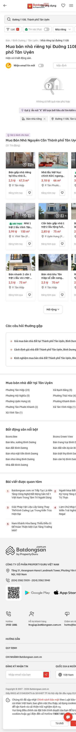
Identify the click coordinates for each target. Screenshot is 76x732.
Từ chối (59, 723)
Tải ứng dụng (48, 5)
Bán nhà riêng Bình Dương (20, 459)
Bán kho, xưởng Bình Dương (21, 442)
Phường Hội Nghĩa (18, 395)
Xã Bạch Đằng (62, 390)
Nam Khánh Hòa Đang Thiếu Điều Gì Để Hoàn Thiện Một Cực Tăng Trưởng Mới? (32, 527)
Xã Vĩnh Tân (14, 412)
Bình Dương (19, 40)
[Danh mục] (5, 5)
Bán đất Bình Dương (17, 448)
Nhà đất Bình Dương (17, 464)
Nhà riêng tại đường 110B (54, 40)
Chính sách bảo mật (48, 699)
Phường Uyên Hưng (18, 401)
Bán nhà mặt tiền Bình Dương (22, 453)
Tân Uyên (33, 40)
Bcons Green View (63, 436)
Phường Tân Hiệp (18, 390)
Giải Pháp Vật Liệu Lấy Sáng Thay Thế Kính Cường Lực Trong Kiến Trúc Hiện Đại (32, 510)
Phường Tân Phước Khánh (22, 407)
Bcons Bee (11, 436)
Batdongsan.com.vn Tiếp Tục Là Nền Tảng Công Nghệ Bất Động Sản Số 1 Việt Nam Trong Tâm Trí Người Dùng (32, 494)
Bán (8, 40)
